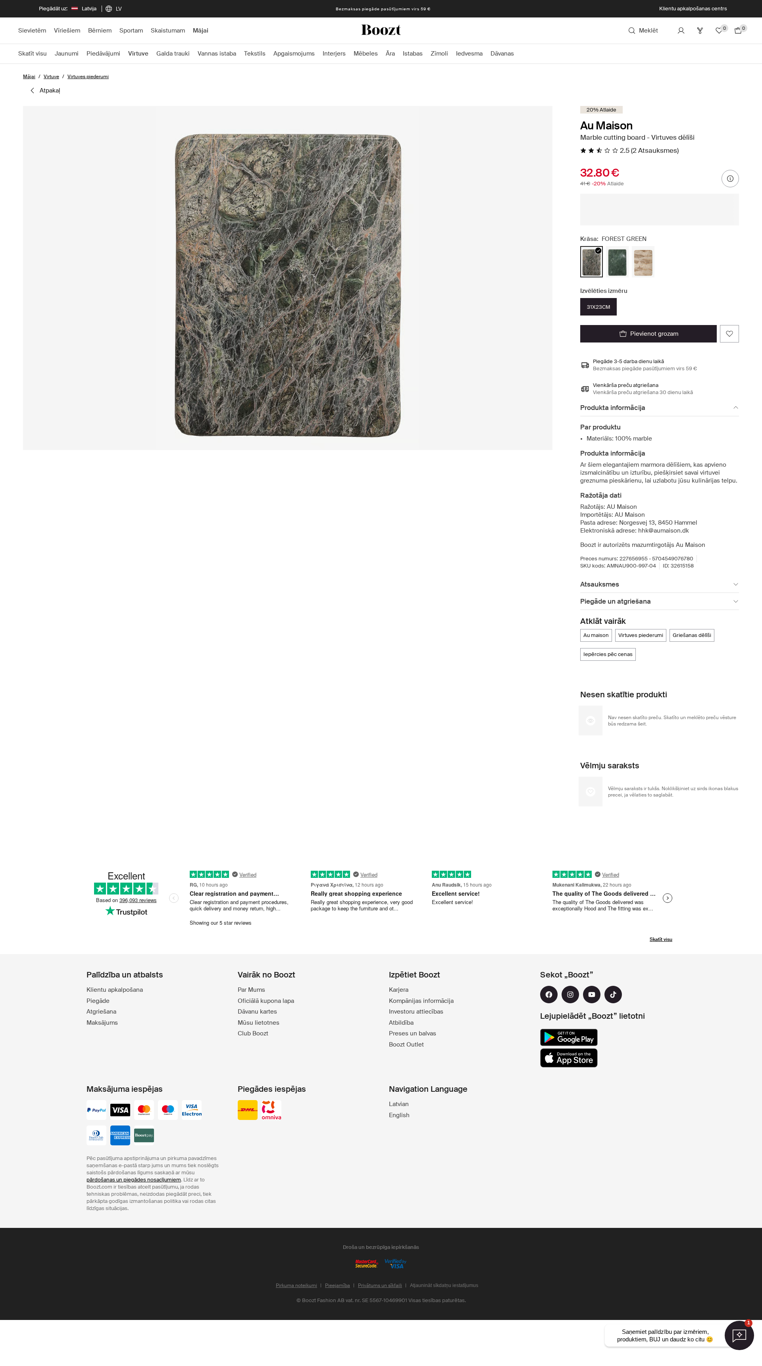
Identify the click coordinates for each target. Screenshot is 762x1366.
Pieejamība (337, 1285)
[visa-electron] (192, 1111)
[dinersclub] (96, 1136)
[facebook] (549, 994)
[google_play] (569, 1037)
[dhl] (248, 1111)
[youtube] (591, 994)
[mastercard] (144, 1111)
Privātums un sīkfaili (380, 1285)
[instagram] (570, 994)
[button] (287, 278)
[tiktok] (613, 994)
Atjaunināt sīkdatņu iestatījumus (444, 1285)
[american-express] (120, 1136)
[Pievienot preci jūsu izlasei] (729, 333)
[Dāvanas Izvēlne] (518, 54)
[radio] (591, 261)
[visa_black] (120, 1111)
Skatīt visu (661, 939)
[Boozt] (381, 30)
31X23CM (598, 307)
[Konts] (681, 30)
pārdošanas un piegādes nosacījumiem (134, 1179)
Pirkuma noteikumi (296, 1285)
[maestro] (168, 1111)
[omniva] (271, 1111)
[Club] (700, 30)
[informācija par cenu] (730, 178)
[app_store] (569, 1058)
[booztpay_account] (144, 1136)
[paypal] (96, 1111)
